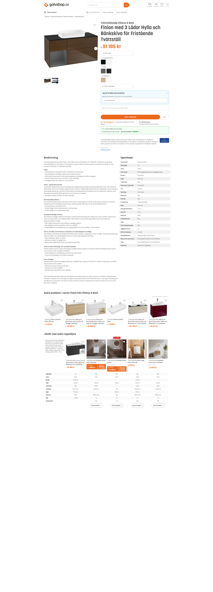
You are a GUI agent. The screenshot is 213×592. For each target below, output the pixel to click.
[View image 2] (55, 80)
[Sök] (126, 5)
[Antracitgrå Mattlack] (103, 71)
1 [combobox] (164, 117)
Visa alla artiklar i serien (159, 296)
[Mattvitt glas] (108, 62)
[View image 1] (47, 80)
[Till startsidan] (56, 5)
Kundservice (150, 6)
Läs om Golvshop (121, 12)
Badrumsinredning (56, 16)
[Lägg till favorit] (94, 25)
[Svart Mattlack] (108, 71)
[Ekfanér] (103, 80)
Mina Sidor (156, 6)
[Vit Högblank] (108, 80)
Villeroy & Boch (105, 150)
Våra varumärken (108, 12)
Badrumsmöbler (68, 16)
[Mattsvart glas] (103, 62)
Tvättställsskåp (79, 16)
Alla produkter (52, 12)
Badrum (47, 16)
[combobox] (117, 53)
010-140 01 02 (94, 12)
